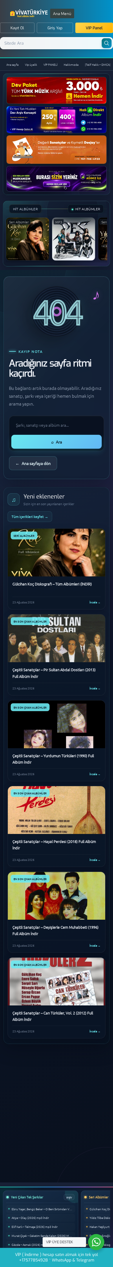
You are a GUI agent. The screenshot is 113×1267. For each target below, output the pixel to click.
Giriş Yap (55, 27)
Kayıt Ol (17, 27)
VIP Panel (94, 27)
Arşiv (69, 1197)
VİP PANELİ (50, 64)
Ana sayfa (12, 64)
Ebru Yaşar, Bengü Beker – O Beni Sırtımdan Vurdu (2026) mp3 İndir (43, 1209)
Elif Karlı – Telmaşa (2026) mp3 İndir (35, 1226)
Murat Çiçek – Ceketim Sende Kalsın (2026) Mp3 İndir (43, 1235)
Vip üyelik (31, 64)
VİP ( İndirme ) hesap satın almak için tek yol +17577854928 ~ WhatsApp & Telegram (56, 1257)
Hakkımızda (71, 64)
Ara (56, 442)
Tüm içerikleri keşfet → (30, 516)
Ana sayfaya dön (33, 463)
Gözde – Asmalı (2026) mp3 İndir (32, 1244)
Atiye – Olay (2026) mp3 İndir (30, 1217)
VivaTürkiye (29, 13)
